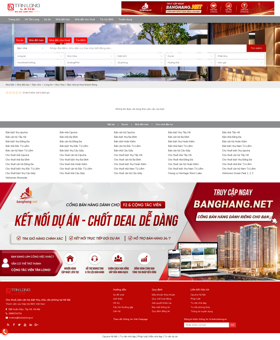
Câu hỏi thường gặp (123, 307)
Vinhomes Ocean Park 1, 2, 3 (237, 173)
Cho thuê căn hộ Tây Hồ (235, 155)
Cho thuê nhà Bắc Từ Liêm (237, 164)
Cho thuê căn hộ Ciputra (73, 155)
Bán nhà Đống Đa (231, 137)
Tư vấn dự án (171, 336)
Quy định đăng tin (161, 311)
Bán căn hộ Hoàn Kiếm (234, 141)
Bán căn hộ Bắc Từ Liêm (127, 146)
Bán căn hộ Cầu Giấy (179, 150)
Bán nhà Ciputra (68, 132)
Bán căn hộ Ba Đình (178, 137)
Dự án (47, 19)
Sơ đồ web (118, 294)
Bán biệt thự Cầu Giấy (72, 150)
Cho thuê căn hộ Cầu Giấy (128, 173)
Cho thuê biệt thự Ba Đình (74, 159)
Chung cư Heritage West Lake (185, 173)
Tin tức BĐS (107, 19)
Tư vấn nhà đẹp (199, 303)
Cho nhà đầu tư (164, 124)
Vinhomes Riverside (16, 177)
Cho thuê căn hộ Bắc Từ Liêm (76, 168)
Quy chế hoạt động (161, 298)
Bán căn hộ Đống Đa (71, 141)
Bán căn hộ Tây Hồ (16, 137)
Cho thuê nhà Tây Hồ (180, 155)
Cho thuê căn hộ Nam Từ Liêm (239, 168)
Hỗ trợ (116, 303)
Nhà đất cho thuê (85, 19)
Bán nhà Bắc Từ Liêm (17, 146)
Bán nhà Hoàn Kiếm (125, 141)
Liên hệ (116, 311)
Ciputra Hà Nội (198, 294)
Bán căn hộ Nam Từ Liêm (19, 150)
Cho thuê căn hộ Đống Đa (20, 164)
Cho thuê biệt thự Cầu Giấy (20, 173)
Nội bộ (111, 124)
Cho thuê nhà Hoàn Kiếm (73, 164)
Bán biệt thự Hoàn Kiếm (181, 141)
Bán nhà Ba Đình (69, 137)
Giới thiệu (118, 298)
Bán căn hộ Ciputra (124, 132)
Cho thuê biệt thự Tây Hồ (128, 155)
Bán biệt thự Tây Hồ (179, 132)
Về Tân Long (32, 19)
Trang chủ (14, 19)
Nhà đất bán (63, 19)
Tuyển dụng (125, 19)
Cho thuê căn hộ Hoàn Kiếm (183, 164)
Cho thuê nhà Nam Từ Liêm (129, 168)
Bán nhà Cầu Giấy (123, 150)
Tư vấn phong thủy (200, 307)
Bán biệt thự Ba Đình (125, 137)
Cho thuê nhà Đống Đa (180, 159)
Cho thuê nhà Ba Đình (17, 159)
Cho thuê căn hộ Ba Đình (127, 159)
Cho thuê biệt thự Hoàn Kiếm (130, 164)
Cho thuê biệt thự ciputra (236, 150)
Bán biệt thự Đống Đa (17, 141)
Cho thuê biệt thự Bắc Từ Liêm (23, 168)
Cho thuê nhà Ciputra (17, 155)
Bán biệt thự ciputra (17, 132)
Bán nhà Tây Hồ (231, 132)
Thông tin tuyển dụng (202, 311)
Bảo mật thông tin (161, 307)
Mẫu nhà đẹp (155, 336)
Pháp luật (195, 298)
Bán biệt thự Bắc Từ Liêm (74, 146)
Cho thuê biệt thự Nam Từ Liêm (185, 168)
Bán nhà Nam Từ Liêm (180, 146)
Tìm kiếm (256, 48)
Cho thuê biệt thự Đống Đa (237, 159)
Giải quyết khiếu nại (161, 303)
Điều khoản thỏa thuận (163, 294)
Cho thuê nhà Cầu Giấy (72, 173)
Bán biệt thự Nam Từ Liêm (237, 146)
